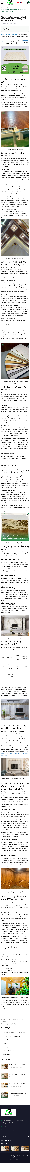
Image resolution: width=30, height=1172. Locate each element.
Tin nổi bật (6, 1059)
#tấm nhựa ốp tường (12, 1019)
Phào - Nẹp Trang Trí (8, 1050)
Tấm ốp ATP (6, 1040)
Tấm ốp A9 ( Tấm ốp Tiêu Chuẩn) (11, 1036)
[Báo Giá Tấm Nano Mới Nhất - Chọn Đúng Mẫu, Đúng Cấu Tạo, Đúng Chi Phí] (4, 1085)
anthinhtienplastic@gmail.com (11, 1130)
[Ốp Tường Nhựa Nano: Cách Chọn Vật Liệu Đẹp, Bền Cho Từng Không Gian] (4, 1066)
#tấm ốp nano (22, 1019)
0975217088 (6, 1126)
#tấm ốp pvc (4, 1021)
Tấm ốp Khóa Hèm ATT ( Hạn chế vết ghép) (14, 1032)
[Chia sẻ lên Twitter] (9, 1024)
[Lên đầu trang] (26, 1167)
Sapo (18, 1159)
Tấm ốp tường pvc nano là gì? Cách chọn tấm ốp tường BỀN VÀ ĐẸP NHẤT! (14, 19)
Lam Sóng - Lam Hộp (8, 1047)
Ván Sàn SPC (6, 1043)
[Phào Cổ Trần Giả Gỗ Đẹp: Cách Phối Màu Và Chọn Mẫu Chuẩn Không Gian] (4, 1095)
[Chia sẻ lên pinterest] (12, 1024)
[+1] (15, 1024)
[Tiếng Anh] (21, 2)
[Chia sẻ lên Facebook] (7, 1024)
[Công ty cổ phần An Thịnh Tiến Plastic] (8, 1112)
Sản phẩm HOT (7, 1054)
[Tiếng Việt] (18, 2)
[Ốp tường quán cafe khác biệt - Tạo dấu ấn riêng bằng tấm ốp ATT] (4, 1076)
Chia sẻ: (3, 1024)
